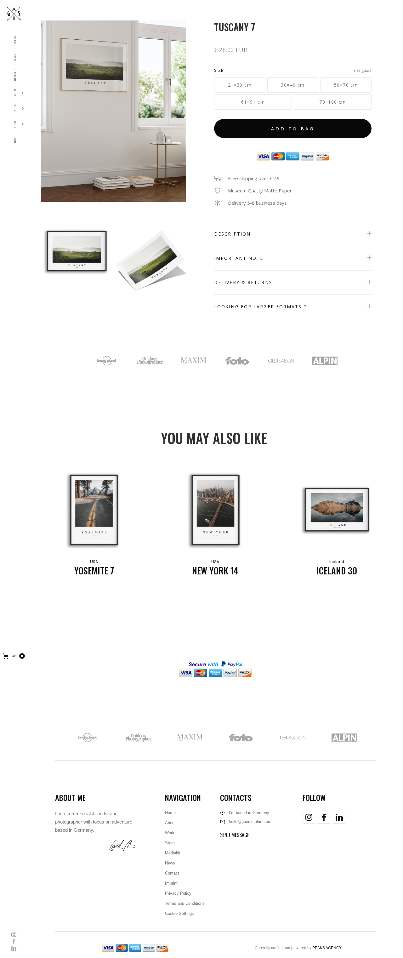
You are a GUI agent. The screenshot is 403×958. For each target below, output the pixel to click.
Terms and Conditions (185, 903)
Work (169, 832)
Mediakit (172, 853)
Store (15, 92)
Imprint (171, 883)
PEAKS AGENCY (327, 948)
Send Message (234, 835)
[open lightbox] (113, 111)
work (15, 107)
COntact (15, 40)
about (15, 123)
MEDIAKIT (15, 75)
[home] (14, 14)
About (170, 822)
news (15, 57)
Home (170, 812)
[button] (15, 123)
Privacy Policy (178, 893)
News (170, 863)
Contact (172, 873)
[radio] (239, 85)
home (15, 139)
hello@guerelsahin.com (250, 821)
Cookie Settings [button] (179, 913)
